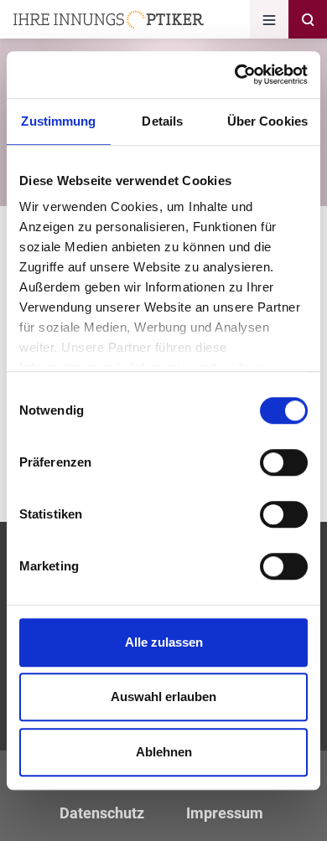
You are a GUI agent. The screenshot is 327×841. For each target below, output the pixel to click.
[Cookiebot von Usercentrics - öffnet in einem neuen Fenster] (235, 74)
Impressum (224, 813)
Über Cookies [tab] (267, 121)
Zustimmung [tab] (58, 121)
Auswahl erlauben (163, 696)
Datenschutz (102, 813)
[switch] (284, 462)
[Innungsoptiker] (108, 19)
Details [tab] (162, 121)
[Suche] (307, 19)
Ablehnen (164, 752)
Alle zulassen (164, 642)
